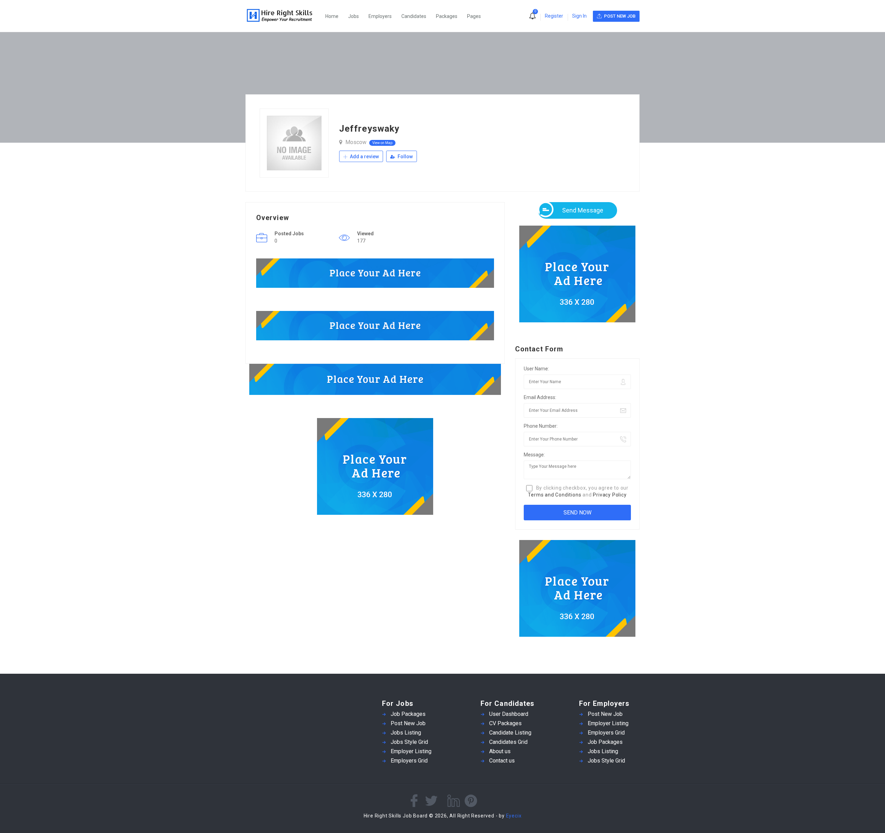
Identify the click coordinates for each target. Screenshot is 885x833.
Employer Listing (411, 751)
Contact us (502, 760)
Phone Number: (541, 426)
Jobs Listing (406, 732)
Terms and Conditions (554, 495)
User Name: (536, 368)
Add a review (364, 156)
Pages (474, 16)
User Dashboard (508, 714)
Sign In (579, 16)
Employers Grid (409, 760)
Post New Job (408, 723)
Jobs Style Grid (409, 742)
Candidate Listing (510, 732)
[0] (532, 16)
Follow (405, 156)
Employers (380, 16)
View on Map (382, 143)
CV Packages (505, 723)
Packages (446, 16)
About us (500, 751)
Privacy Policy (609, 495)
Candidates (413, 16)
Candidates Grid (508, 742)
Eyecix (514, 815)
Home (331, 16)
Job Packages (408, 714)
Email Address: (540, 397)
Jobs (353, 16)
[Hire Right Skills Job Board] (283, 16)
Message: (534, 454)
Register (554, 16)
